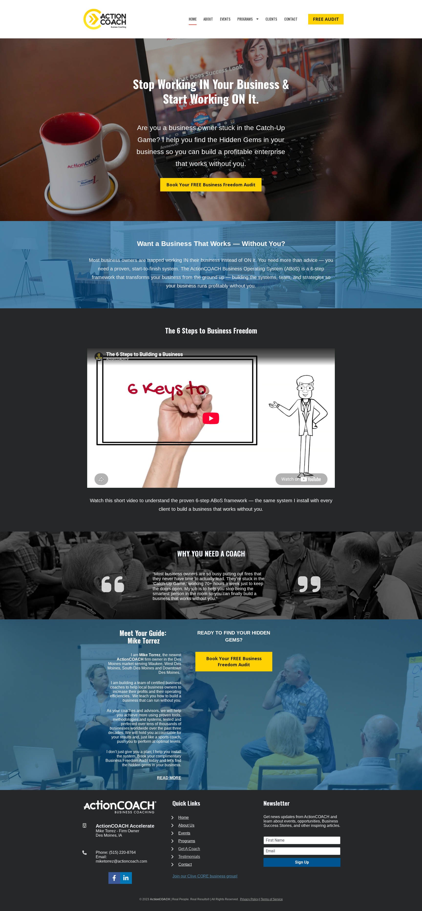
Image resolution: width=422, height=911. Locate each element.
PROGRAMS (245, 19)
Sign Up (302, 862)
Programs (186, 841)
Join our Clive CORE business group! (204, 876)
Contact (185, 864)
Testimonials (189, 857)
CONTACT (290, 19)
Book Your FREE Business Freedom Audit (210, 185)
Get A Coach (189, 849)
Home (183, 817)
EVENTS (225, 19)
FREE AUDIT (326, 19)
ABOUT (208, 19)
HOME (193, 19)
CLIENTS (271, 19)
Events (184, 833)
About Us (186, 825)
